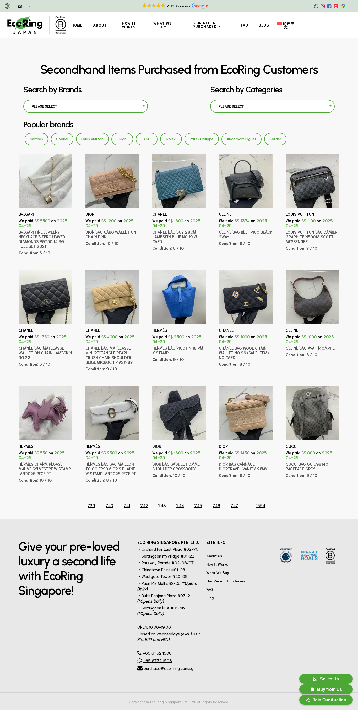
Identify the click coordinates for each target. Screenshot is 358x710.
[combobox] (24, 6)
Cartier (275, 139)
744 (180, 505)
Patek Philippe (202, 139)
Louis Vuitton (92, 139)
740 (109, 505)
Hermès (36, 139)
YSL (146, 139)
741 (127, 505)
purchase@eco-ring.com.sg (168, 668)
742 (144, 505)
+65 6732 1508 (157, 652)
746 (216, 505)
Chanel (62, 139)
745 (198, 505)
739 (91, 505)
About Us (214, 555)
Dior (122, 139)
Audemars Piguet (241, 139)
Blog (210, 597)
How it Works (217, 564)
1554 (260, 505)
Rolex (171, 139)
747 (234, 505)
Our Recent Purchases (225, 580)
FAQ (209, 589)
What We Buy (217, 572)
